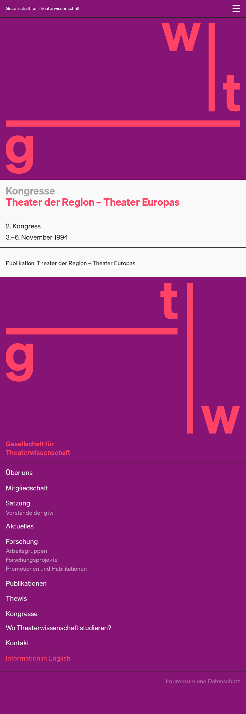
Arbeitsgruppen (26, 550)
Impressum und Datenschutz (203, 681)
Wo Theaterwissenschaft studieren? (58, 627)
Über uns (19, 472)
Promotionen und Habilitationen (46, 568)
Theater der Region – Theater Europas (92, 202)
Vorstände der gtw (29, 512)
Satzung (18, 503)
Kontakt (17, 643)
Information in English (38, 658)
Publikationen (26, 583)
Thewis (16, 598)
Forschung (22, 541)
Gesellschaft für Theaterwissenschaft (38, 448)
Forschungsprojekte (32, 559)
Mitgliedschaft (27, 488)
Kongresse (30, 190)
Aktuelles (20, 526)
